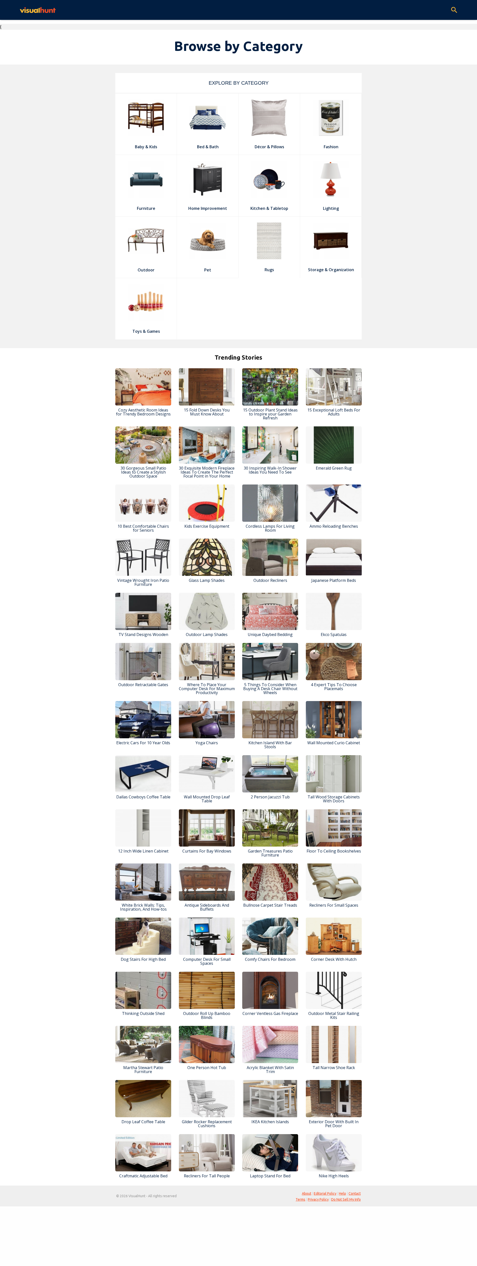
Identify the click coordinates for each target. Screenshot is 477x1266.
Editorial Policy (325, 1193)
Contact (355, 1193)
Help (342, 1193)
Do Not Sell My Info (346, 1199)
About (306, 1193)
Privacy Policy (318, 1199)
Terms (300, 1199)
